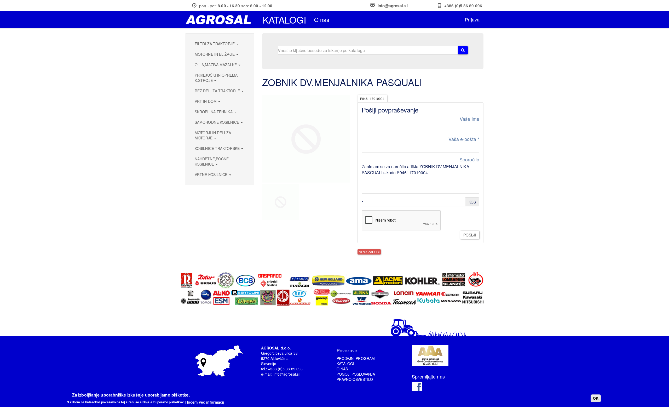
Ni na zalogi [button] (369, 252)
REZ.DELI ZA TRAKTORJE (218, 90)
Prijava (472, 19)
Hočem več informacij (204, 401)
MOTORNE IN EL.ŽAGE (215, 54)
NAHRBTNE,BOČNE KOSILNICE (212, 161)
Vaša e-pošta (463, 139)
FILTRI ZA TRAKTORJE (215, 43)
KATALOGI (345, 363)
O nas (322, 19)
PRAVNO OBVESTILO (355, 379)
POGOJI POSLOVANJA (356, 374)
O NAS (342, 368)
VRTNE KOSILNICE (212, 174)
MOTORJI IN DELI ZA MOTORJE (213, 135)
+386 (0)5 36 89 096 (463, 6)
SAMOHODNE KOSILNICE (217, 122)
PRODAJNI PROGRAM (356, 358)
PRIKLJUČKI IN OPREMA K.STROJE (216, 77)
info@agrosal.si (393, 6)
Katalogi (284, 19)
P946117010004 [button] (372, 98)
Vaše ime (469, 119)
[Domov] (220, 19)
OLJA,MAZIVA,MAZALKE (216, 64)
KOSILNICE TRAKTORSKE (218, 148)
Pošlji (469, 235)
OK (595, 398)
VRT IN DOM (206, 101)
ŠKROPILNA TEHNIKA (214, 111)
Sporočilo (469, 159)
